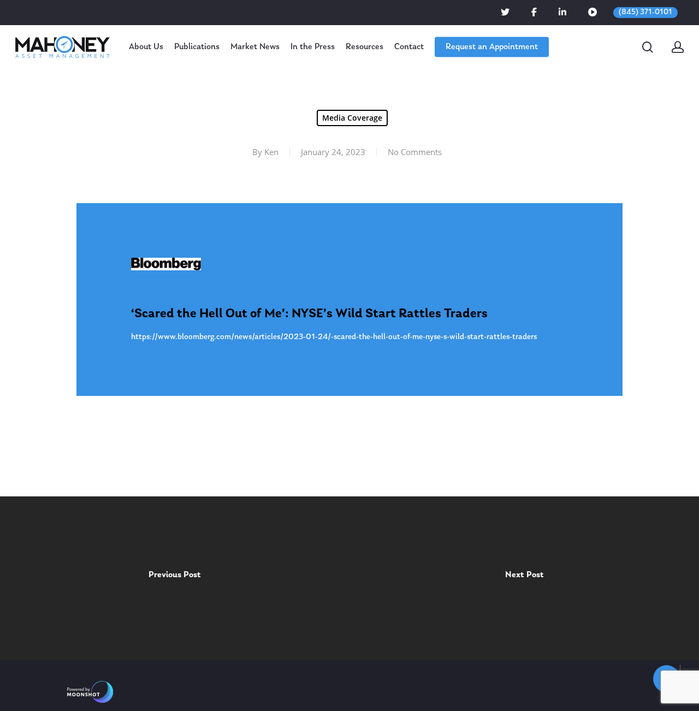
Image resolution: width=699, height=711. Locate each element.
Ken (271, 151)
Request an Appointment (492, 47)
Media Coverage (352, 117)
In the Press (313, 47)
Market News (255, 47)
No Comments (415, 151)
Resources (364, 47)
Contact (409, 47)
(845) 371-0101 (645, 12)
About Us (146, 47)
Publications (197, 47)
